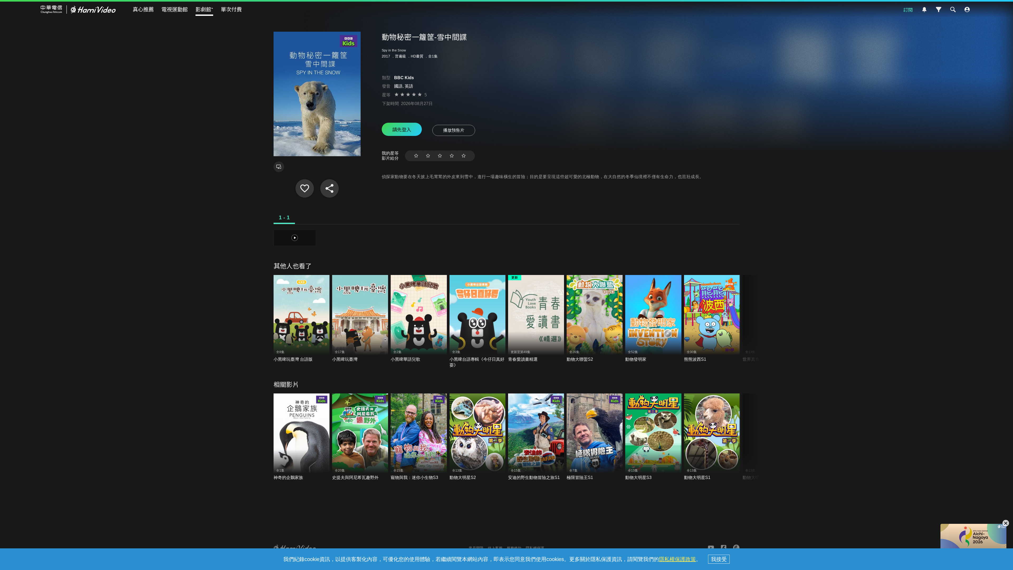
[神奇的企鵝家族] (301, 437)
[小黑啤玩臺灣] (360, 318)
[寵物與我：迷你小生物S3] (419, 437)
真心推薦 (143, 9)
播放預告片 (453, 130)
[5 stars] (464, 155)
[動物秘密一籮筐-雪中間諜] (304, 188)
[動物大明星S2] (477, 437)
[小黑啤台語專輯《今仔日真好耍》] (477, 321)
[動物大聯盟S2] (595, 318)
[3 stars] (440, 155)
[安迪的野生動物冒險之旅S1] (536, 437)
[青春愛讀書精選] (536, 318)
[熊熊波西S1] (712, 318)
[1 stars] (416, 155)
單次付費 (231, 9)
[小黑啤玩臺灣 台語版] (301, 318)
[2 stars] (428, 155)
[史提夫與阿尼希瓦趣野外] (360, 437)
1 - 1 (284, 217)
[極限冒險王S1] (595, 437)
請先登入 (401, 129)
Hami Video (78, 9)
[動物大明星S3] (653, 437)
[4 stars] (452, 155)
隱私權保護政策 (677, 559)
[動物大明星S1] (712, 437)
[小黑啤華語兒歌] (419, 318)
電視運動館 (174, 9)
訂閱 (908, 9)
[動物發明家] (653, 318)
